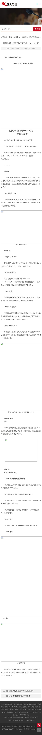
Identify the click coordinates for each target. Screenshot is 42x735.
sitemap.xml (19, 729)
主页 (10, 37)
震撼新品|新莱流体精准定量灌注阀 (21, 691)
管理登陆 (27, 729)
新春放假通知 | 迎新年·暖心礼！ (20, 696)
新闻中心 (17, 37)
